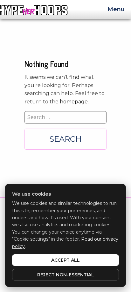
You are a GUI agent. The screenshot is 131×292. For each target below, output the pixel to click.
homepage (74, 102)
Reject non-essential (65, 275)
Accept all (65, 260)
